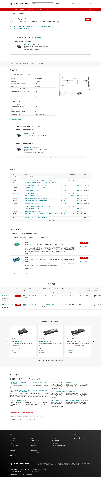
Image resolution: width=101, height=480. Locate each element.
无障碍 (11, 469)
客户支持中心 (34, 445)
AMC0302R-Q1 (28, 147)
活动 (11, 448)
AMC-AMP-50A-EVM (31, 244)
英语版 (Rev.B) (19, 28)
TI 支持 (32, 419)
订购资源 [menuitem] (39, 9)
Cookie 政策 (16, 469)
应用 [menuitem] (16, 9)
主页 (11, 13)
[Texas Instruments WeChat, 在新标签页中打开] (74, 438)
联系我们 (33, 438)
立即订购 (88, 19)
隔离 (14, 13)
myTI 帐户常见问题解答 (36, 452)
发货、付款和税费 (56, 443)
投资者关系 (12, 450)
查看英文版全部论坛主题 (27, 412)
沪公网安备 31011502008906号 (26, 474)
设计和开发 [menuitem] (22, 9)
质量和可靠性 (34, 450)
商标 (40, 469)
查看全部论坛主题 (15, 412)
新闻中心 (12, 443)
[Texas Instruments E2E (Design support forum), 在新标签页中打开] (79, 438)
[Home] (19, 4)
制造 (11, 452)
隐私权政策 (23, 469)
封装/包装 (33, 448)
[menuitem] (90, 9)
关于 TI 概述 (12, 438)
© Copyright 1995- (15, 471)
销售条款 (30, 469)
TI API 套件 (54, 438)
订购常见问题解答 (56, 445)
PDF (49, 26)
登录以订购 (83, 242)
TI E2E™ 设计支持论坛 (35, 440)
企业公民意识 (13, 455)
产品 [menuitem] (11, 9)
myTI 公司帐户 (55, 440)
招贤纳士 (12, 440)
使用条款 (42, 416)
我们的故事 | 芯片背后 (14, 445)
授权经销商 (62, 445)
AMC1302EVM (29, 259)
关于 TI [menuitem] (46, 9)
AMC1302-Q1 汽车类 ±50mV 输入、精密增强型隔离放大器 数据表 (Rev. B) (31, 26)
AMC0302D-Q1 (28, 44)
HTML (52, 26)
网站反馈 (44, 469)
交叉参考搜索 (34, 443)
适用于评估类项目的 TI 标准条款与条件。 (18, 273)
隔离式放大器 (22, 13)
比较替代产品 (40, 37)
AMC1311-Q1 (27, 133)
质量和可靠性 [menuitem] (31, 9)
